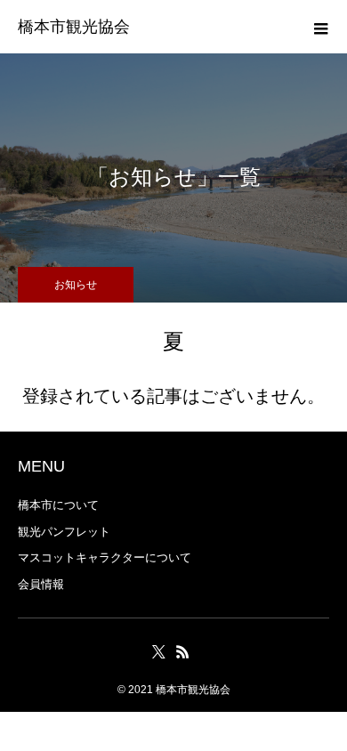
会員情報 (41, 584)
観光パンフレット (64, 531)
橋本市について (58, 505)
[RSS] (182, 651)
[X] (158, 651)
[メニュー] (320, 26)
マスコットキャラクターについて (104, 557)
